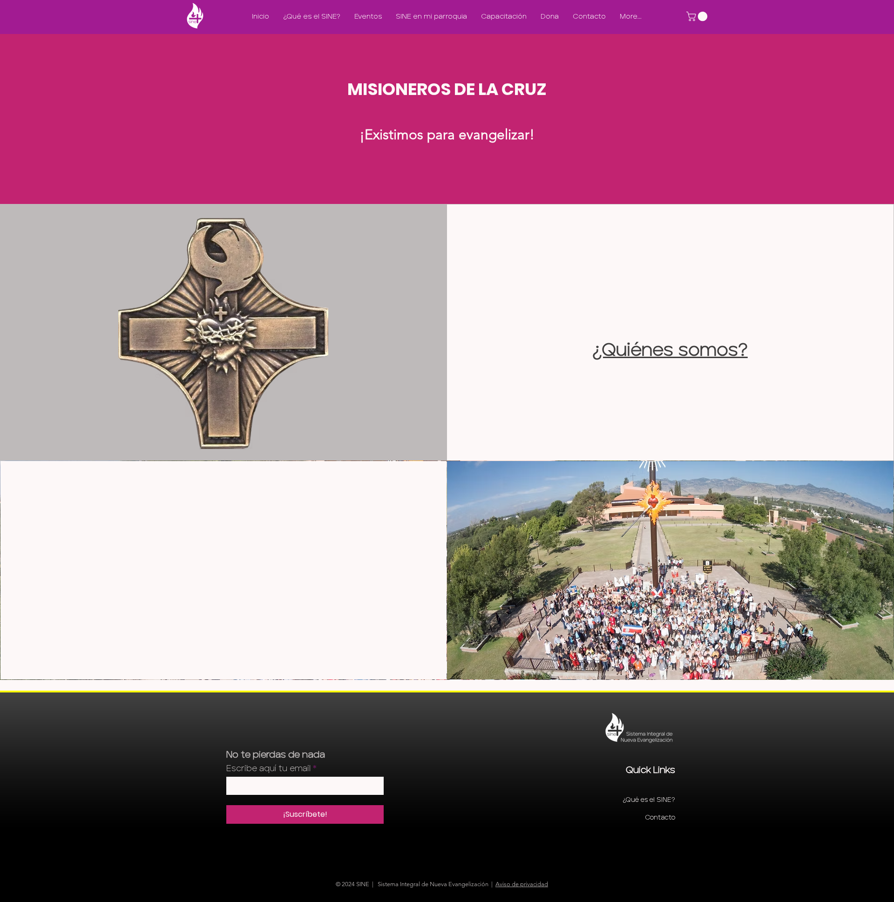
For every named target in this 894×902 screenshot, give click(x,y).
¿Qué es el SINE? (649, 800)
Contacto (660, 817)
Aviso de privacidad (521, 884)
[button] (698, 16)
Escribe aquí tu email (268, 768)
